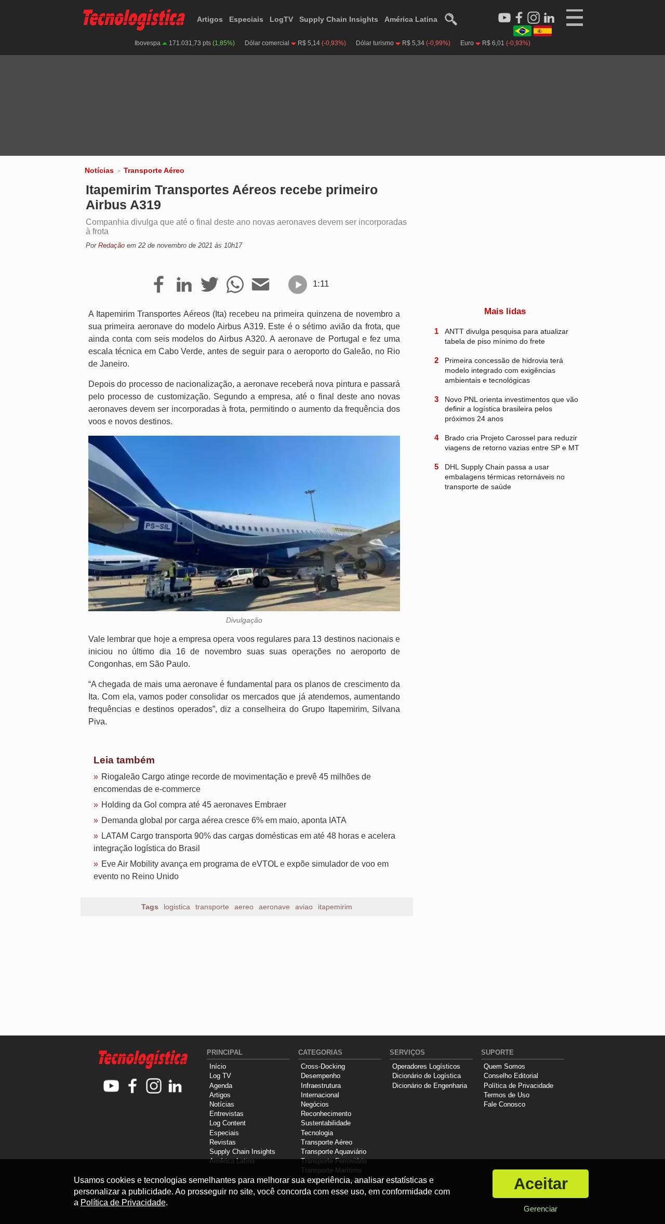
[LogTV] (504, 18)
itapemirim (335, 907)
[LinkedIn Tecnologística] (549, 18)
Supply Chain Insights (338, 19)
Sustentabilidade (326, 1123)
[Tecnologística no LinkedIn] (175, 1086)
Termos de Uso (506, 1095)
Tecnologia (317, 1133)
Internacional (320, 1095)
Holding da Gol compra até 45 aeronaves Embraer (193, 804)
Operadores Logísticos (426, 1066)
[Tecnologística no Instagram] (154, 1086)
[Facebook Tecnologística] (519, 18)
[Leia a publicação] (297, 284)
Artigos (210, 19)
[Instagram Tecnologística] (533, 18)
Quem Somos (504, 1066)
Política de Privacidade (518, 1086)
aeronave (274, 907)
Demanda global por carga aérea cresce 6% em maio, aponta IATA (224, 820)
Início (217, 1066)
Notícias (99, 170)
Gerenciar (540, 1208)
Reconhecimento (326, 1114)
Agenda (220, 1086)
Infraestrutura (321, 1086)
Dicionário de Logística (426, 1076)
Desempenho (320, 1076)
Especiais (246, 19)
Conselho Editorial (511, 1076)
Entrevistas (226, 1114)
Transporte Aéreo (154, 170)
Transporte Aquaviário (333, 1151)
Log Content (227, 1123)
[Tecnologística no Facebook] (133, 1086)
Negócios (315, 1104)
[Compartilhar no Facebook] (159, 285)
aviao (304, 907)
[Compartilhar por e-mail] (260, 285)
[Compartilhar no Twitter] (210, 285)
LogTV (281, 19)
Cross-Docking (323, 1066)
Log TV (220, 1076)
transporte (212, 907)
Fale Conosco (504, 1104)
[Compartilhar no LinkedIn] (184, 285)
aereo (244, 907)
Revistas (222, 1142)
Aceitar (541, 1184)
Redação (111, 245)
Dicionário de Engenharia (429, 1086)
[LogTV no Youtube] (111, 1086)
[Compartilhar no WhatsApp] (235, 285)
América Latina (410, 19)
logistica (177, 907)
